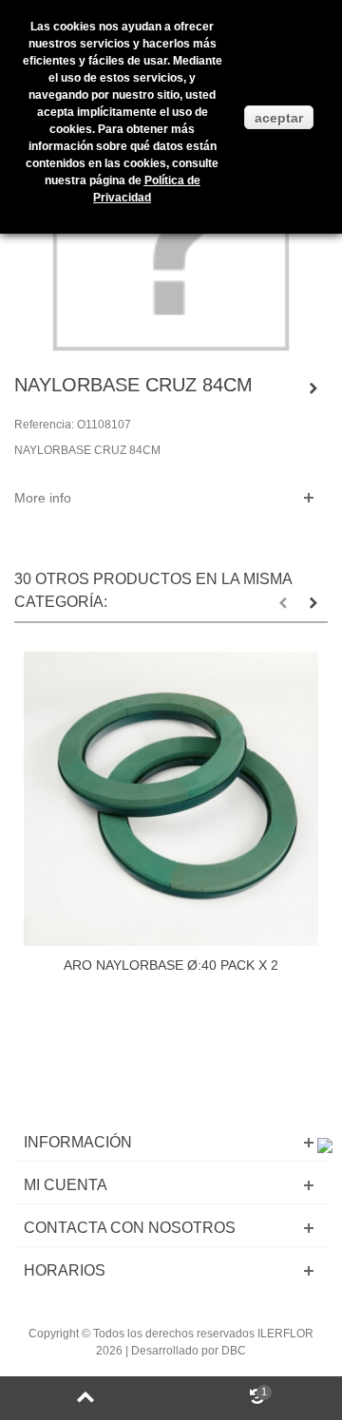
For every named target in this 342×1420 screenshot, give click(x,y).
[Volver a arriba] (85, 1398)
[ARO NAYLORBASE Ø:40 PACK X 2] (171, 799)
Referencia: (44, 424)
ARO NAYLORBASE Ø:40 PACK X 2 (171, 965)
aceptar (279, 117)
